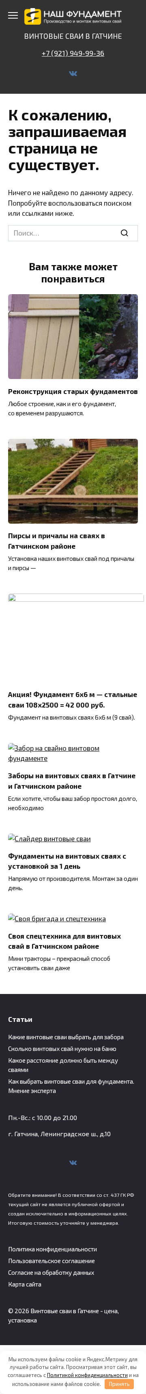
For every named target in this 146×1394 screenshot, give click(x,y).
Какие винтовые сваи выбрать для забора (66, 1036)
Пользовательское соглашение (51, 1260)
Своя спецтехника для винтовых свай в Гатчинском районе (64, 941)
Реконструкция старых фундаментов (73, 391)
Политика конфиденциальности (52, 1249)
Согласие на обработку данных (51, 1272)
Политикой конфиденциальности (87, 1375)
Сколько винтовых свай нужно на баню (62, 1048)
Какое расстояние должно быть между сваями (63, 1065)
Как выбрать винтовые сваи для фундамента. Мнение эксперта (71, 1086)
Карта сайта (24, 1284)
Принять (119, 1384)
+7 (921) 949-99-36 (73, 52)
